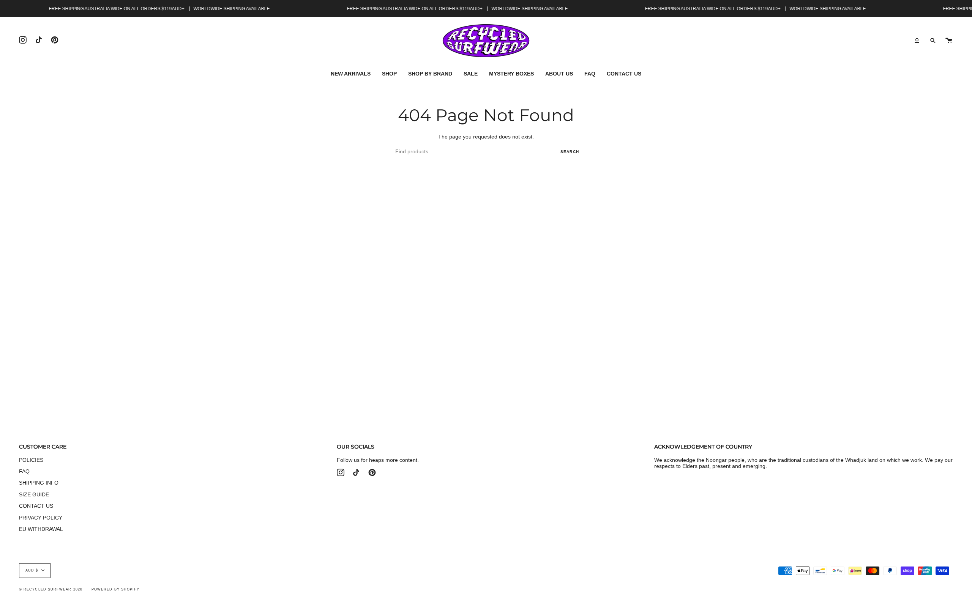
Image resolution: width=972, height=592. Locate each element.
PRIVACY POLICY (40, 518)
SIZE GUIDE (34, 494)
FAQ (24, 471)
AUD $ (31, 570)
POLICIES (31, 460)
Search (569, 152)
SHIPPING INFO (38, 483)
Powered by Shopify (115, 589)
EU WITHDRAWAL (41, 529)
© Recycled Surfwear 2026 (50, 589)
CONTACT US (36, 506)
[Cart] (949, 41)
